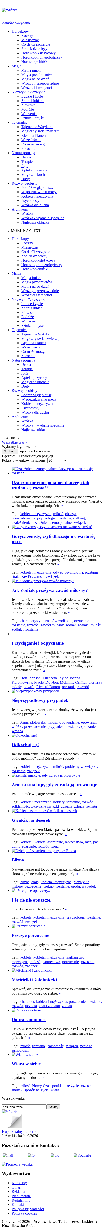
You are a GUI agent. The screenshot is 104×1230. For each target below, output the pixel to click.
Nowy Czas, (41, 1086)
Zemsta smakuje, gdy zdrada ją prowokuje (54, 784)
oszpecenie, (33, 886)
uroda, (76, 886)
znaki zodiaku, (50, 1006)
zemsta (91, 806)
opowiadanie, (69, 722)
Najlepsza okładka (35, 222)
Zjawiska (28, 105)
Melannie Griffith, (74, 682)
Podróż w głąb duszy (37, 187)
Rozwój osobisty (24, 183)
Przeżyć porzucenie (30, 935)
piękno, (49, 886)
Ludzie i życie (32, 96)
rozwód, (33, 625)
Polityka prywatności (28, 1209)
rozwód (83, 687)
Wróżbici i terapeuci (36, 88)
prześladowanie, (24, 518)
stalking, (79, 518)
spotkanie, (89, 726)
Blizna (18, 859)
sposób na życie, (37, 1090)
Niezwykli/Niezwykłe (28, 92)
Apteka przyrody (34, 170)
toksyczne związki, (45, 806)
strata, (16, 576)
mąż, (88, 842)
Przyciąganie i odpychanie (38, 643)
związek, (72, 1046)
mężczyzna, (21, 962)
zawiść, (27, 576)
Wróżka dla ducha (35, 205)
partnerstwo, (51, 962)
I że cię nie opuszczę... (33, 899)
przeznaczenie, (35, 726)
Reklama (18, 1191)
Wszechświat (31, 140)
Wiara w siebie (26, 1063)
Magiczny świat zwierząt (40, 131)
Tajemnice (19, 122)
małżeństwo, (74, 842)
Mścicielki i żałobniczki (34, 979)
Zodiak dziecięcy (34, 49)
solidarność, (21, 806)
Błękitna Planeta (33, 135)
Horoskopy (20, 31)
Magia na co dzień (35, 79)
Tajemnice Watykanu (37, 127)
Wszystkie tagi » (14, 442)
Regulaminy (21, 1200)
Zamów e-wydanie (16, 23)
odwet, (58, 572)
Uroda (26, 157)
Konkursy (19, 1183)
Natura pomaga (23, 153)
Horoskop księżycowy (38, 53)
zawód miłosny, (53, 625)
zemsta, (39, 576)
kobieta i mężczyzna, (36, 514)
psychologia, (47, 518)
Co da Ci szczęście (35, 44)
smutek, (17, 1090)
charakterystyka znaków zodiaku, (45, 621)
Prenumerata (21, 1196)
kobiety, (59, 802)
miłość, (58, 514)
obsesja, (71, 514)
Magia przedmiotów (36, 75)
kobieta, (26, 842)
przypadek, (56, 726)
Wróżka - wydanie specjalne (42, 218)
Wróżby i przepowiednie (40, 83)
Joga (24, 166)
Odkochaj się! (25, 744)
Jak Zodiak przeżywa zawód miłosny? (50, 590)
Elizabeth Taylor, (55, 678)
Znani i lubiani (32, 101)
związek (80, 522)
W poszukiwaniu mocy (39, 192)
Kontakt (18, 1205)
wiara (55, 1090)
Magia (16, 66)
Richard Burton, (48, 687)
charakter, (27, 1001)
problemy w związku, (81, 767)
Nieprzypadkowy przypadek (40, 700)
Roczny (27, 36)
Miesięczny (30, 40)
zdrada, (79, 806)
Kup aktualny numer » (19, 1131)
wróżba (17, 731)
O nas (16, 1187)
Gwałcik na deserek (31, 820)
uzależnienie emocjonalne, (52, 522)
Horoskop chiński (34, 62)
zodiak (67, 1006)
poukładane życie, (66, 1086)
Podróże (27, 109)
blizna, (25, 882)
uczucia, (67, 806)
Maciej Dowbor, (46, 682)
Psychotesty (30, 200)
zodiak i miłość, (90, 625)
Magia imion (31, 70)
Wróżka (27, 214)
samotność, (56, 1046)
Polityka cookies (24, 1213)
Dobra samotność (29, 1019)
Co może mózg (33, 144)
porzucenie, (81, 621)
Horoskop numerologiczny (41, 57)
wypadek (89, 886)
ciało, (35, 882)
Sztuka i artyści (33, 118)
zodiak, (71, 625)
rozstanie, (65, 518)
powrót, (29, 687)
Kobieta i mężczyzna (37, 196)
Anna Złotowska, (33, 722)
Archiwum (20, 209)
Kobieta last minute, (48, 842)
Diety (25, 179)
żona (55, 846)
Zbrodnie (28, 148)
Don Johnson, (31, 678)
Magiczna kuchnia (35, 174)
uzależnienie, (21, 522)
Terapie (27, 161)
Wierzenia (29, 114)
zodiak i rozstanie (25, 629)
